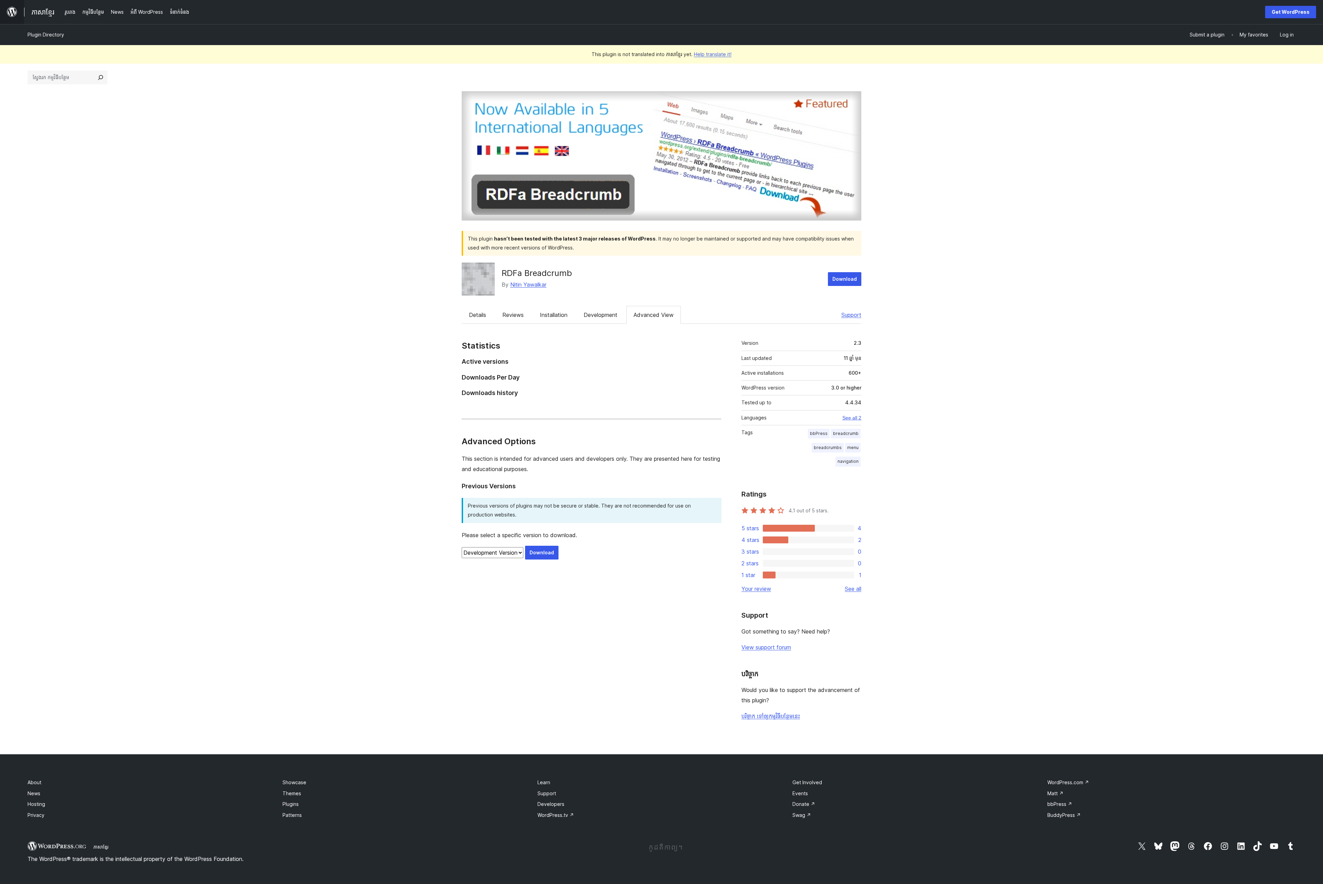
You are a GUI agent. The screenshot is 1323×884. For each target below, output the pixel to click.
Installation (553, 314)
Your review (756, 588)
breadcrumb (846, 433)
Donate (803, 804)
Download (844, 279)
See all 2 (851, 417)
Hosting (36, 804)
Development (600, 314)
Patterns (292, 815)
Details (477, 314)
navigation (848, 461)
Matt (1055, 793)
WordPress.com (1068, 782)
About (34, 782)
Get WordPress (1291, 12)
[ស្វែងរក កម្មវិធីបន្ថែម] (100, 77)
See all (853, 588)
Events (800, 793)
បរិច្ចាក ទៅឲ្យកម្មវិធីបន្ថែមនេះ (770, 716)
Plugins (291, 804)
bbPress (819, 433)
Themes (292, 793)
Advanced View (654, 314)
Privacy (36, 815)
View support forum (766, 647)
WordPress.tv (555, 815)
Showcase (294, 782)
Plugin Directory (46, 35)
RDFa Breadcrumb (537, 273)
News (34, 793)
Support (851, 314)
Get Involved (807, 782)
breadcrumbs (828, 447)
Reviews (513, 314)
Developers (550, 804)
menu (853, 447)
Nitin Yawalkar (528, 284)
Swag (801, 815)
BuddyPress (1064, 815)
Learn (543, 782)
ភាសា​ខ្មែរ (101, 847)
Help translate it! (712, 54)
